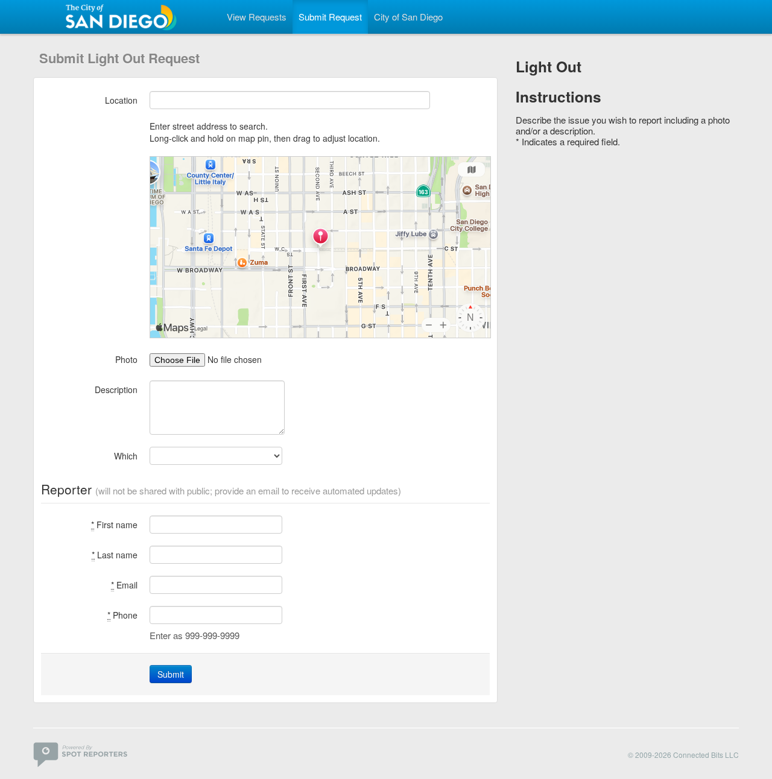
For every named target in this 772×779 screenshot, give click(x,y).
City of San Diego (408, 16)
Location (121, 100)
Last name (115, 555)
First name (114, 525)
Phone (122, 615)
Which (126, 456)
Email (124, 585)
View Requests (256, 16)
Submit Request (330, 16)
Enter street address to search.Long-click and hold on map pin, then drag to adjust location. (265, 132)
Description (116, 389)
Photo (126, 359)
